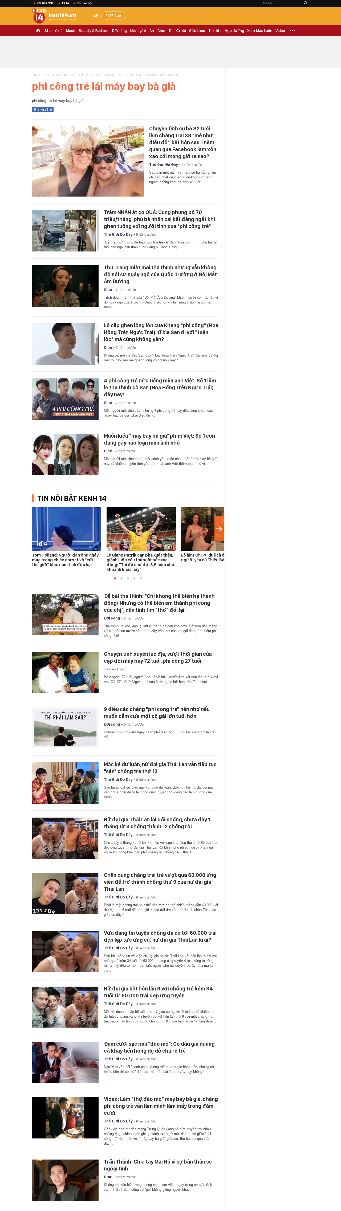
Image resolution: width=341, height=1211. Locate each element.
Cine (108, 289)
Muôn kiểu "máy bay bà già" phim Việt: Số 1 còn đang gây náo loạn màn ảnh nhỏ (159, 439)
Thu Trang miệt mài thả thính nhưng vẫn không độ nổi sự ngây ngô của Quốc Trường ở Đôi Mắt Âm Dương (160, 274)
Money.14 (138, 30)
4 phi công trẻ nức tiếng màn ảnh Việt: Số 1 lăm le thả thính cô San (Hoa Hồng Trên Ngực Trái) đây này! (160, 387)
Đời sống (119, 30)
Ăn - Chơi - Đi (160, 30)
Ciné (59, 30)
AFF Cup (114, 15)
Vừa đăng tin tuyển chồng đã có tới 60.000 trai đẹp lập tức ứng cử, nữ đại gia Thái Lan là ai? (160, 936)
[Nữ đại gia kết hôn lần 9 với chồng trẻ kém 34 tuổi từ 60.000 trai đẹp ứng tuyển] (65, 1007)
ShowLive (84, 3)
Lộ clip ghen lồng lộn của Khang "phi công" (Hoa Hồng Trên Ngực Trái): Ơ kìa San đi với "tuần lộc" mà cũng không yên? (161, 332)
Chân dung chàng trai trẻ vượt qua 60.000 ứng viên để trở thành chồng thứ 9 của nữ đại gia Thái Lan (160, 882)
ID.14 (65, 3)
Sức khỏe (197, 30)
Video (280, 30)
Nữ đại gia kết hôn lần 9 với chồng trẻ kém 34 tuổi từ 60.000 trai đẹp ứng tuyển (158, 992)
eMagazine (45, 3)
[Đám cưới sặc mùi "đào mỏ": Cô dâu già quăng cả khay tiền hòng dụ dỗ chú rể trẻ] (65, 1062)
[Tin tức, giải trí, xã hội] (58, 17)
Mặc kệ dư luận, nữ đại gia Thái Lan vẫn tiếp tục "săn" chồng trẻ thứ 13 (160, 767)
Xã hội (181, 30)
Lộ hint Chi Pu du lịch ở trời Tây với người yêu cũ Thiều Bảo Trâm (214, 557)
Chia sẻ (44, 109)
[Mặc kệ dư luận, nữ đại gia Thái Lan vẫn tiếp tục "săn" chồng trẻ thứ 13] (65, 783)
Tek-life (215, 30)
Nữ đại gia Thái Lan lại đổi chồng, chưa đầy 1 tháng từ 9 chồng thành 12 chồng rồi (157, 823)
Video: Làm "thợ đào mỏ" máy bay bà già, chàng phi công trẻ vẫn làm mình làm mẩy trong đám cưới (161, 1106)
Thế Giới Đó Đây (163, 164)
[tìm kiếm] (305, 3)
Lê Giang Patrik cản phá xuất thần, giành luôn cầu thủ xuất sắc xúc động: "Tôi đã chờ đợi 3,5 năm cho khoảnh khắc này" (140, 562)
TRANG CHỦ (38, 30)
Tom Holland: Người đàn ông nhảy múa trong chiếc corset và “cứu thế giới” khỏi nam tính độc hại (65, 560)
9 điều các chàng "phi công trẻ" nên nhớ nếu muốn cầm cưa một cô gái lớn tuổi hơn (157, 712)
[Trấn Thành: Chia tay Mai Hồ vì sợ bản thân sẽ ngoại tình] (65, 1180)
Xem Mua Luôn (259, 30)
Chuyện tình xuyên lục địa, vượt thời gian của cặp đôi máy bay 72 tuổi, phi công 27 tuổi (158, 657)
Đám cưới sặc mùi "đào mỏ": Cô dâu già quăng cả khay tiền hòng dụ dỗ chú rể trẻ (159, 1047)
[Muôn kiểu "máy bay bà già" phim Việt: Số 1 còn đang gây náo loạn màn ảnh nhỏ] (65, 454)
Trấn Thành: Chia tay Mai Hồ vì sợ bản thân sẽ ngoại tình (158, 1165)
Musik (71, 30)
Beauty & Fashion (93, 30)
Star (48, 30)
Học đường (234, 30)
